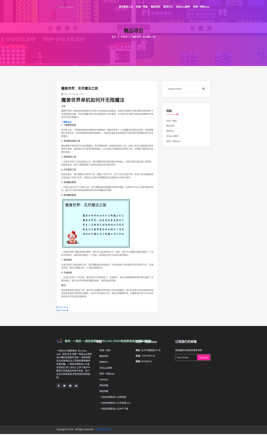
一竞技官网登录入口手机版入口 (115, 402)
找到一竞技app (201, 6)
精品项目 (155, 6)
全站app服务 (183, 6)
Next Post (61, 310)
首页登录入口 (126, 6)
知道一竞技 (142, 6)
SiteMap (103, 379)
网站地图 (103, 385)
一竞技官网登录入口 (103, 429)
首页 (114, 36)
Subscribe (203, 357)
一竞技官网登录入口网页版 (112, 397)
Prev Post (63, 307)
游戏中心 (168, 6)
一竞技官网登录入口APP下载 (113, 408)
